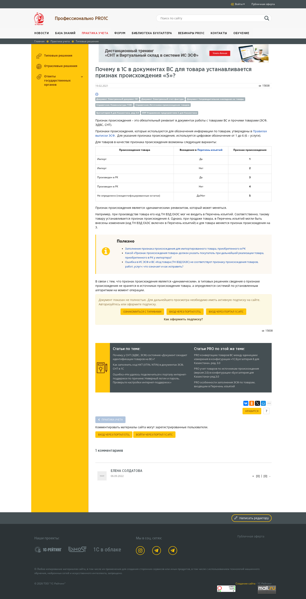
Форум (120, 33)
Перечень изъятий (210, 149)
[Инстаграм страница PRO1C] (141, 551)
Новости (41, 33)
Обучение (241, 33)
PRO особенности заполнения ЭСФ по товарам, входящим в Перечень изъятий (224, 384)
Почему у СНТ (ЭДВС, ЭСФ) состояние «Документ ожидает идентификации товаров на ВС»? (150, 357)
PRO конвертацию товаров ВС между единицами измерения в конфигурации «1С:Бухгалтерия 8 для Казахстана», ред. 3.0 (226, 359)
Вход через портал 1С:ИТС (226, 311)
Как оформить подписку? (183, 319)
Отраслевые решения (60, 66)
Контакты (219, 33)
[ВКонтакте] (245, 403)
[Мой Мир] (263, 403)
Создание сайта (245, 583)
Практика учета (95, 33)
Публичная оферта (263, 4)
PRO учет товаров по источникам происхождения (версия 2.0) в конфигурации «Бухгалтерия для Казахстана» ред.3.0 (226, 372)
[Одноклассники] (251, 403)
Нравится (252, 411)
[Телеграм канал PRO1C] (157, 551)
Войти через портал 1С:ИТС (154, 434)
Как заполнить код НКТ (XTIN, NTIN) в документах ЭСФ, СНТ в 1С (148, 366)
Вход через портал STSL (185, 311)
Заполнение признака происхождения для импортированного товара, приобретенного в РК (185, 248)
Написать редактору (254, 518)
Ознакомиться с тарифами (142, 311)
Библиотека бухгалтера (152, 33)
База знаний (65, 33)
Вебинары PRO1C (191, 33)
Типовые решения (58, 55)
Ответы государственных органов (57, 80)
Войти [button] (238, 4)
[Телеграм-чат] (173, 551)
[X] (257, 403)
